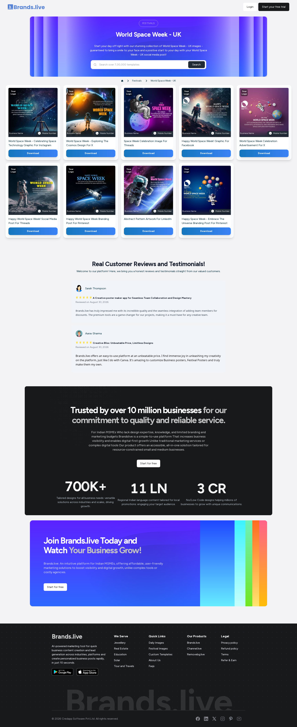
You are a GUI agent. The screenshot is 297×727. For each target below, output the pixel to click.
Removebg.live (196, 654)
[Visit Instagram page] (225, 719)
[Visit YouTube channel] (241, 719)
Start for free (148, 463)
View (38, 117)
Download (33, 153)
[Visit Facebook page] (200, 719)
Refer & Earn (228, 660)
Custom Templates (160, 654)
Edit (25, 117)
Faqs (152, 666)
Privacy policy (229, 642)
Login (250, 6)
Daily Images (156, 642)
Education (120, 654)
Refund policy (229, 648)
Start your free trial (273, 6)
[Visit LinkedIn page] (208, 719)
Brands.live (67, 637)
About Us (155, 660)
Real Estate (121, 648)
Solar (117, 660)
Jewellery (119, 642)
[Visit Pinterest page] (233, 719)
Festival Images (158, 648)
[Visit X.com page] (216, 719)
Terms (225, 654)
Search (196, 64)
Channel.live (194, 648)
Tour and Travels (124, 666)
